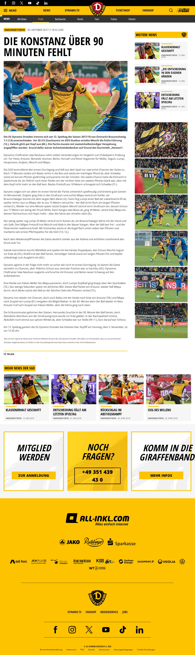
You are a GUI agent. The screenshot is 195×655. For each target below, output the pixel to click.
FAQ (82, 649)
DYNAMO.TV (72, 10)
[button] (171, 10)
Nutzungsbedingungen (123, 649)
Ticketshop (123, 10)
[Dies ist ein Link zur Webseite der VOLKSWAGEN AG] (182, 561)
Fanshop (148, 10)
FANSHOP (91, 612)
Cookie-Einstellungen (146, 649)
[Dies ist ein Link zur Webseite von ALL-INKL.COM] (97, 519)
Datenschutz (104, 649)
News (46, 10)
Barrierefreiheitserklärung (51, 649)
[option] (26, 398)
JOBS (125, 612)
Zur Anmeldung (33, 475)
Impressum (71, 649)
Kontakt (91, 649)
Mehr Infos (161, 475)
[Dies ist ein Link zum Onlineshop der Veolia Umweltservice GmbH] (166, 561)
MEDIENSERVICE (109, 612)
